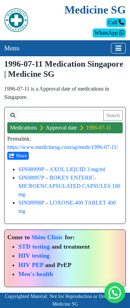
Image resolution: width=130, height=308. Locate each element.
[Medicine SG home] (16, 20)
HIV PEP (30, 264)
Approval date (61, 128)
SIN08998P (31, 203)
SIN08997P (31, 178)
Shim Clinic (47, 237)
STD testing (34, 246)
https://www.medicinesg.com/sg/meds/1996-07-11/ (62, 147)
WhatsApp (106, 33)
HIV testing (34, 255)
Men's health (35, 273)
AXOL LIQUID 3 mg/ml (77, 169)
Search (113, 115)
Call (113, 22)
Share (21, 155)
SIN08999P (31, 169)
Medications (23, 128)
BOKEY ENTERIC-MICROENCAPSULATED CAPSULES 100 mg (69, 186)
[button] (114, 292)
